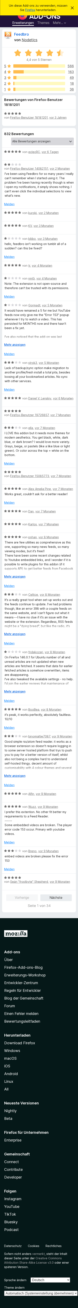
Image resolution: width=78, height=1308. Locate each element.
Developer (13, 1177)
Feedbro (21, 34)
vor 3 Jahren (58, 117)
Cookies (33, 1246)
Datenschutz (13, 1246)
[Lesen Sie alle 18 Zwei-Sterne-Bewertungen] (39, 83)
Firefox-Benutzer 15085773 (29, 476)
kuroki (32, 213)
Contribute (13, 1169)
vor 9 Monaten (62, 736)
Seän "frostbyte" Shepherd (29, 881)
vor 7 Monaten (60, 415)
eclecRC (34, 152)
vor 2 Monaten (60, 168)
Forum (9, 1006)
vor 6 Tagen (50, 152)
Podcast (11, 1229)
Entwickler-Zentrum (21, 983)
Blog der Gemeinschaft (23, 998)
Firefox (30, 10)
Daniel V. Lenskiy (39, 398)
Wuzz (32, 806)
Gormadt (34, 305)
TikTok (10, 1214)
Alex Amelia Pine (39, 489)
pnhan (32, 537)
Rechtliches (54, 1246)
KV (30, 226)
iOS (7, 1066)
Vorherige (22, 897)
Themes (43, 23)
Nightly (10, 1111)
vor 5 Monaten (52, 305)
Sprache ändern (15, 1280)
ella (30, 428)
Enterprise (12, 1140)
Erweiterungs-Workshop (25, 975)
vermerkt (38, 1254)
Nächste (56, 897)
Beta (8, 1118)
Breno (32, 851)
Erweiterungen (23, 23)
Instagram (12, 1199)
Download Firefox (19, 1043)
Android (11, 1074)
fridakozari (35, 652)
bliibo (32, 238)
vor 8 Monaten (48, 537)
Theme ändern (14, 1287)
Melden (9, 204)
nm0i (31, 278)
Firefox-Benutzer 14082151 (29, 168)
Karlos (32, 524)
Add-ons (12, 952)
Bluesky (11, 1222)
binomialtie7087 (39, 736)
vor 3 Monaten (43, 226)
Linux (8, 1081)
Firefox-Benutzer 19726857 (29, 415)
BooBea (33, 709)
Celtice (33, 594)
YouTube (11, 1206)
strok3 (32, 362)
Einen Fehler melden (21, 1013)
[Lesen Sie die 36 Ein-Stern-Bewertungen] (39, 89)
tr (29, 265)
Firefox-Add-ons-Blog (23, 967)
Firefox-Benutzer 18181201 (29, 117)
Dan (31, 511)
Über (8, 959)
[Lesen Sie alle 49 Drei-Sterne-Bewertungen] (39, 77)
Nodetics (29, 40)
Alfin (31, 794)
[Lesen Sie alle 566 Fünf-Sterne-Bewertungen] (39, 66)
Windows (12, 1050)
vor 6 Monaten (63, 398)
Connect (11, 1162)
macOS (10, 1058)
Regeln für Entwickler (22, 990)
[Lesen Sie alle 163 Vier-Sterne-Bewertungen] (39, 71)
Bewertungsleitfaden (22, 1021)
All (6, 1089)
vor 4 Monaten (42, 265)
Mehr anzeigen (14, 344)
